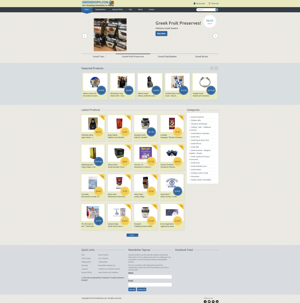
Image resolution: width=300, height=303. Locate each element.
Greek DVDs (195, 137)
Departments (100, 9)
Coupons (84, 269)
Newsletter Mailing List (106, 265)
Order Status (86, 258)
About (140, 9)
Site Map (84, 265)
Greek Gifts (195, 147)
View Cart (215, 3)
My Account (200, 3)
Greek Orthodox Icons (199, 166)
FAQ (130, 9)
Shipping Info (86, 262)
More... (132, 235)
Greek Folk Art (196, 144)
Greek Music (195, 163)
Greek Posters (196, 170)
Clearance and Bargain (199, 124)
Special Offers (117, 9)
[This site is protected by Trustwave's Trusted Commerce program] (103, 279)
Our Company (103, 258)
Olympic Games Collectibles (201, 180)
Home (86, 9)
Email (130, 281)
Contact (151, 9)
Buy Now (161, 33)
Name (130, 273)
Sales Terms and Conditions (108, 272)
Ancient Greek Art (197, 117)
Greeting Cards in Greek (199, 173)
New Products (103, 255)
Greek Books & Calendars (200, 133)
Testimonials (103, 262)
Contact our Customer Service (109, 269)
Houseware (195, 176)
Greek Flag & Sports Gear (200, 140)
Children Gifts (196, 120)
